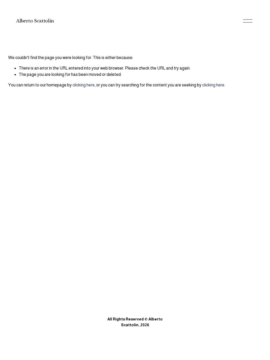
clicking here (84, 85)
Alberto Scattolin (35, 20)
